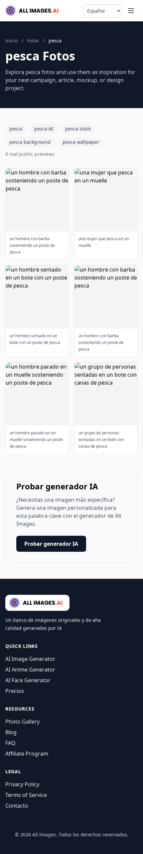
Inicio (11, 40)
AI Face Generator (28, 680)
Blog (11, 732)
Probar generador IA (51, 543)
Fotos (33, 40)
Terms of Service (26, 795)
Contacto (16, 805)
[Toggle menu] (131, 10)
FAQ (10, 743)
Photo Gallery (22, 721)
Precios (14, 691)
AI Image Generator (30, 659)
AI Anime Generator (30, 669)
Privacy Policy (22, 784)
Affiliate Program (26, 753)
